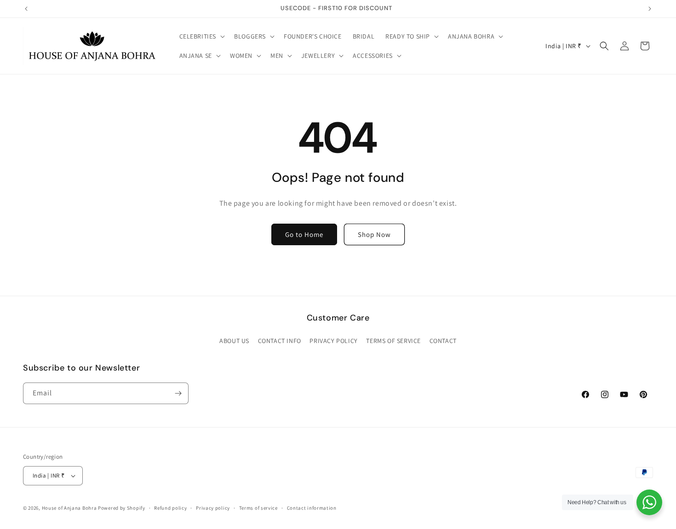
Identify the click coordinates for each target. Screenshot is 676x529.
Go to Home (304, 234)
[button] (201, 36)
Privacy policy (213, 508)
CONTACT (443, 341)
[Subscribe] (178, 393)
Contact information (312, 508)
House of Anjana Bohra (69, 508)
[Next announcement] (650, 8)
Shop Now (374, 234)
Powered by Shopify (121, 508)
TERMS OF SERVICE (393, 341)
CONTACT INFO (279, 341)
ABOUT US (234, 341)
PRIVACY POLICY (333, 341)
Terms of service (258, 508)
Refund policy (170, 508)
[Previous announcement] (26, 8)
